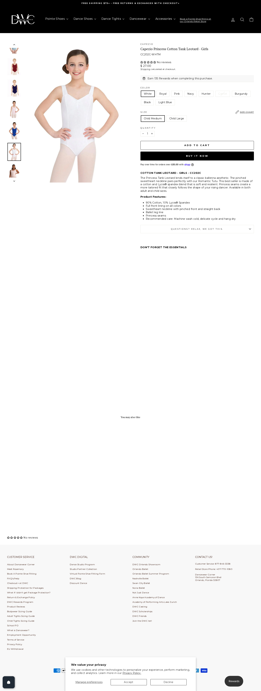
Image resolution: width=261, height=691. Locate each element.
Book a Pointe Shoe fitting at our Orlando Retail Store (195, 20)
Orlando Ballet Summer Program (150, 573)
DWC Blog (75, 578)
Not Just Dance (140, 592)
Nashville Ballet (140, 578)
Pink (177, 93)
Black (147, 102)
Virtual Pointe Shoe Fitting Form (87, 573)
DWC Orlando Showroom (146, 564)
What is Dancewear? (18, 630)
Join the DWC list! (142, 620)
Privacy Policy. (132, 673)
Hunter (206, 93)
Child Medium (153, 118)
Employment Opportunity (21, 635)
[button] (148, 62)
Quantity (148, 128)
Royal (163, 93)
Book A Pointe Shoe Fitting (21, 573)
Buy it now (197, 155)
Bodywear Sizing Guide (19, 611)
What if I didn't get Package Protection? (28, 592)
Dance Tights (111, 18)
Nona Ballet (138, 588)
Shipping (145, 69)
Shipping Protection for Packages (25, 588)
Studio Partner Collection (83, 569)
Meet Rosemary (15, 569)
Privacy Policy (14, 644)
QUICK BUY (36, 509)
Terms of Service (15, 639)
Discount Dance (78, 583)
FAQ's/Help (13, 578)
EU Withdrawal (15, 649)
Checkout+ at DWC (17, 583)
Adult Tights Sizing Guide (21, 616)
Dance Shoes (83, 18)
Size (197, 112)
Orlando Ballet (140, 569)
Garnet (222, 93)
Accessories (164, 18)
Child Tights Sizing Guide (20, 620)
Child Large (176, 118)
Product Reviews (16, 606)
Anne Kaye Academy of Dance (148, 597)
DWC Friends (139, 616)
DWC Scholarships (142, 611)
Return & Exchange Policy (21, 597)
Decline (168, 682)
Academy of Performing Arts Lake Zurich (154, 602)
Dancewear (138, 18)
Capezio (147, 44)
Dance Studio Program (82, 564)
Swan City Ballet (141, 583)
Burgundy (241, 93)
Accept (128, 682)
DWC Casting (139, 606)
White (148, 93)
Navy (190, 93)
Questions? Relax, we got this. (197, 229)
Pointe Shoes (55, 18)
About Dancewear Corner (21, 564)
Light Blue (165, 102)
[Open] (9, 682)
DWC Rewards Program (20, 602)
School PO (12, 625)
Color (145, 87)
